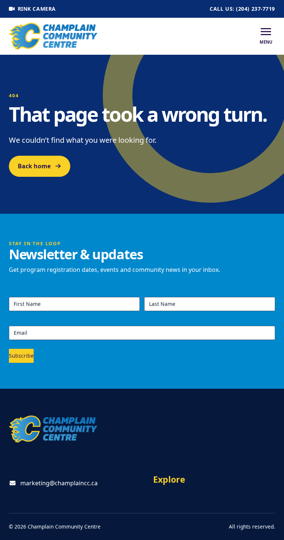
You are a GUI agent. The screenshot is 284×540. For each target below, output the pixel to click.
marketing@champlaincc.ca (59, 483)
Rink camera (37, 8)
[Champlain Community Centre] (53, 36)
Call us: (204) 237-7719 (242, 8)
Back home (34, 166)
